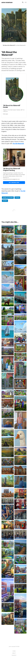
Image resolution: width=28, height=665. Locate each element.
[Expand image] (11, 231)
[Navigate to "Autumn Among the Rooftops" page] (7, 403)
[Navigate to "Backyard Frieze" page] (20, 393)
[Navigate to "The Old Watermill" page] (7, 252)
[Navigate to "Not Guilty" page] (7, 607)
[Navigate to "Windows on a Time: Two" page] (20, 470)
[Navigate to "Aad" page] (7, 423)
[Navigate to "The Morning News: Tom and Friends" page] (7, 364)
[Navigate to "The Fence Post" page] (7, 481)
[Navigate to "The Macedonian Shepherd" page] (7, 442)
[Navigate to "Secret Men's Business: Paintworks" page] (20, 524)
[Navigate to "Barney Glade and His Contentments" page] (20, 403)
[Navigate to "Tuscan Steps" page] (7, 568)
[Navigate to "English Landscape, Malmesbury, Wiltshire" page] (7, 311)
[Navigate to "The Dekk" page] (20, 606)
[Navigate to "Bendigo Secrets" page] (20, 569)
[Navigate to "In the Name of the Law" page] (7, 501)
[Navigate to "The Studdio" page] (7, 590)
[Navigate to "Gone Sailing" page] (7, 332)
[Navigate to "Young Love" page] (20, 270)
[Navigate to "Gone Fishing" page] (20, 298)
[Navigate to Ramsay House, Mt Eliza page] (7, 229)
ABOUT (14, 653)
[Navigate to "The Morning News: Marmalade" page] (20, 370)
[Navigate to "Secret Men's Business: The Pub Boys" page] (20, 283)
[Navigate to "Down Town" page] (7, 462)
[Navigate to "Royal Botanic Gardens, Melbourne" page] (7, 554)
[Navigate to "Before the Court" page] (20, 534)
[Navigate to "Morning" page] (20, 317)
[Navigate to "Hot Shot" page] (7, 320)
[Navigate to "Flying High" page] (7, 277)
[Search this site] (23, 2)
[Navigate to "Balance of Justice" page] (20, 588)
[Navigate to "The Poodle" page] (7, 301)
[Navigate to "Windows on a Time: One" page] (7, 470)
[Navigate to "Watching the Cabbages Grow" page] (7, 394)
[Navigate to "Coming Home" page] (20, 460)
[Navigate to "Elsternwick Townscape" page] (7, 342)
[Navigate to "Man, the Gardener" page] (20, 559)
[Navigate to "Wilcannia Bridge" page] (7, 266)
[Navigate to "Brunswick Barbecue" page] (20, 626)
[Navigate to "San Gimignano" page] (7, 525)
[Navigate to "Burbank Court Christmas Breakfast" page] (20, 357)
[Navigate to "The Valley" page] (7, 351)
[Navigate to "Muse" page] (7, 512)
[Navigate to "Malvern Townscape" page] (20, 578)
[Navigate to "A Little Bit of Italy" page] (7, 413)
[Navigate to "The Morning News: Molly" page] (7, 381)
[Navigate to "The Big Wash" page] (20, 308)
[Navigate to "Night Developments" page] (20, 504)
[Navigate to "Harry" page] (20, 482)
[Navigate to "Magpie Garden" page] (20, 347)
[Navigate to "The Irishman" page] (20, 547)
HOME (14, 651)
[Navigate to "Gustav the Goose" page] (20, 438)
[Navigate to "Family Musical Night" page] (20, 338)
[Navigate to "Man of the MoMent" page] (7, 452)
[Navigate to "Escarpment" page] (20, 259)
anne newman (6, 2)
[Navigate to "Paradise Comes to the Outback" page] (20, 451)
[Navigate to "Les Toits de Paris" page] (20, 514)
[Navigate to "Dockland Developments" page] (20, 494)
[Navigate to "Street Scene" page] (20, 384)
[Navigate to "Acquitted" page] (7, 535)
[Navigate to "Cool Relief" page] (7, 492)
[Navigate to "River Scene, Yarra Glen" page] (7, 239)
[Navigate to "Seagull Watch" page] (20, 327)
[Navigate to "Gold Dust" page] (20, 239)
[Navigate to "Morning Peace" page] (7, 432)
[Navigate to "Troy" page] (20, 420)
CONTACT (14, 655)
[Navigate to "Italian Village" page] (7, 619)
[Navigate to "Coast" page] (20, 249)
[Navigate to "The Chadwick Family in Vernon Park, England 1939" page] (7, 544)
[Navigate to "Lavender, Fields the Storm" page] (7, 290)
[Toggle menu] (25, 2)
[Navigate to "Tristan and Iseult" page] (20, 230)
